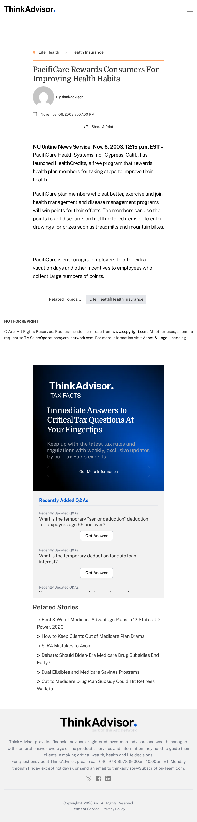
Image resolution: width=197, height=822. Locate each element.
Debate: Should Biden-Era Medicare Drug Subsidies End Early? (98, 658)
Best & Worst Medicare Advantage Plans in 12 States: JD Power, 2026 (98, 623)
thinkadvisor (72, 97)
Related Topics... (65, 299)
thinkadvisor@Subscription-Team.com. (148, 768)
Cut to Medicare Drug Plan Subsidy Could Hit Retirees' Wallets (96, 685)
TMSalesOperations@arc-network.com (58, 338)
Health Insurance (87, 52)
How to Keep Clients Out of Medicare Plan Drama (93, 636)
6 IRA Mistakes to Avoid (67, 645)
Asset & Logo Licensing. (165, 338)
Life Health (49, 52)
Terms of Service (86, 809)
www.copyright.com (129, 331)
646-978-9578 (113, 761)
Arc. (96, 803)
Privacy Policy (113, 809)
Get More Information (98, 471)
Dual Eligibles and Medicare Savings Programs (91, 672)
